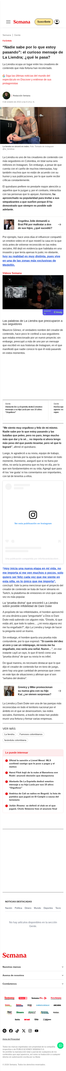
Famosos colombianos (31, 734)
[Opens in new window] (11, 1031)
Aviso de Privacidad (15, 1039)
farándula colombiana (15, 740)
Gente (17, 35)
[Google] (4, 1031)
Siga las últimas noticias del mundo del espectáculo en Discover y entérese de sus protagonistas (27, 79)
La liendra (9, 734)
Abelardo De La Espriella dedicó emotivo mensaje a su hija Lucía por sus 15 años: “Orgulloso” (23, 410)
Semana (7, 35)
